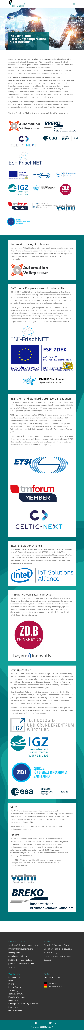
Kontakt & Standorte (17, 997)
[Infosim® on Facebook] (31, 1023)
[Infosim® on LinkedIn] (46, 1023)
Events (11, 984)
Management (14, 977)
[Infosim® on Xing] (55, 1023)
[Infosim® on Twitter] (36, 1023)
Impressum (13, 1007)
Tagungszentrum (15, 994)
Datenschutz (13, 1000)
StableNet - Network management (23, 945)
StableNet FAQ (50, 952)
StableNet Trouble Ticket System (58, 949)
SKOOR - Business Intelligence (21, 960)
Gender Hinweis (15, 1010)
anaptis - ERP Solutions (18, 956)
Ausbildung (13, 990)
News (10, 980)
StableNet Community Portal (56, 945)
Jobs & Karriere (14, 987)
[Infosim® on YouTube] (41, 1023)
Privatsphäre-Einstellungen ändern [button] (23, 1003)
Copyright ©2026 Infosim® (42, 1027)
